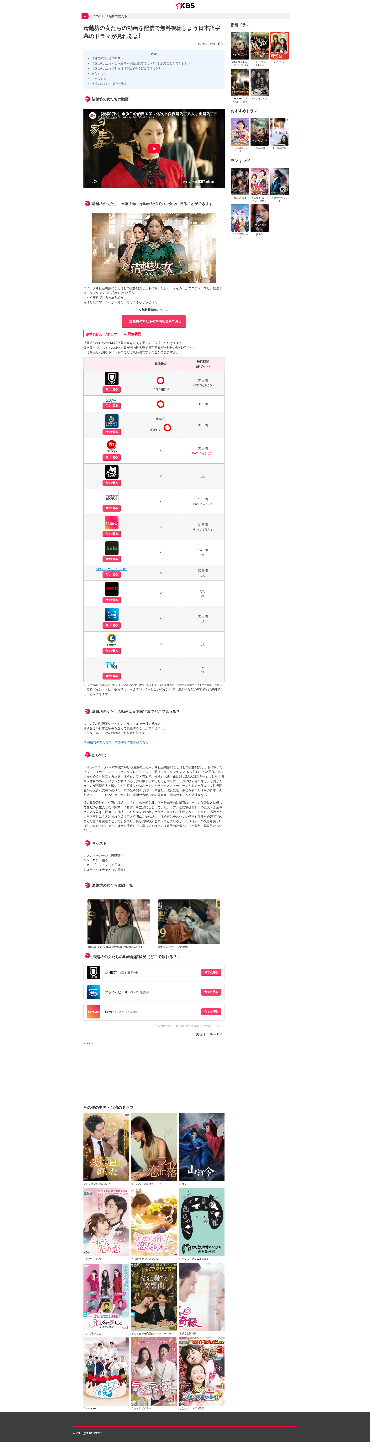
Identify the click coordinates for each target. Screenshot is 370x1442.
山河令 (183, 1183)
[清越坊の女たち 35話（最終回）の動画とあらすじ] (118, 922)
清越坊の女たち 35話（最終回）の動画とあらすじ (115, 946)
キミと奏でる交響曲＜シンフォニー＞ (152, 1333)
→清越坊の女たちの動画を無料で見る (154, 321)
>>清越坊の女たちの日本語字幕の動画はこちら (116, 742)
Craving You (90, 1408)
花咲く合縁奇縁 (188, 1333)
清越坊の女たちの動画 (106, 58)
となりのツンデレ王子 (191, 1408)
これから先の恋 (92, 1258)
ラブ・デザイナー (141, 1408)
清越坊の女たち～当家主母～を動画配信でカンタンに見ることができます (139, 63)
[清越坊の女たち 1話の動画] (189, 922)
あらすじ (97, 73)
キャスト (97, 79)
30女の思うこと (92, 1333)
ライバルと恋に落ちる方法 (146, 1183)
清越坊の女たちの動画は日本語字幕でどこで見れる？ (126, 68)
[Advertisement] (154, 1073)
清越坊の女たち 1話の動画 (173, 946)
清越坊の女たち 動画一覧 (108, 84)
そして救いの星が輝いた (97, 1183)
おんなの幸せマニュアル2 (193, 1258)
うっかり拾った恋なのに (145, 1258)
